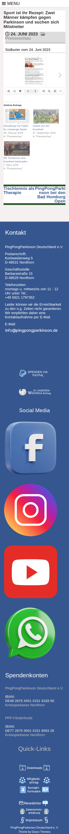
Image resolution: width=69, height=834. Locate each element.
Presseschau (18, 38)
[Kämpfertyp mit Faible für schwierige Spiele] (16, 116)
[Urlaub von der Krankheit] (45, 116)
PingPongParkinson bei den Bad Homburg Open (50, 194)
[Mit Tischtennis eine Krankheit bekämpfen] (16, 148)
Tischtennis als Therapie (19, 190)
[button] (13, 3)
